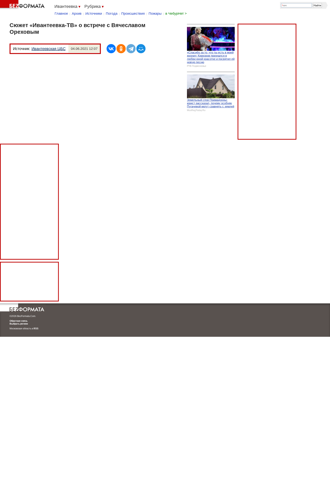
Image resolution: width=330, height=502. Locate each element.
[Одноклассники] (121, 48)
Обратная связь (19, 321)
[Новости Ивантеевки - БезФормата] (23, 5)
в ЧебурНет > (176, 13)
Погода (111, 13)
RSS (36, 328)
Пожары (155, 13)
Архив (77, 13)
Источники (93, 13)
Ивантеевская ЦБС (49, 49)
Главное (61, 13)
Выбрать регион (19, 323)
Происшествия (133, 13)
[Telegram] (131, 48)
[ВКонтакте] (111, 48)
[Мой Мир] (141, 48)
